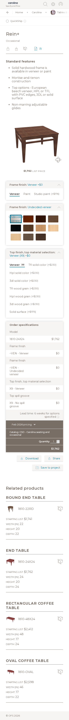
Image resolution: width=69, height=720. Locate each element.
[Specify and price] (13, 2)
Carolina (37, 12)
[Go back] (7, 12)
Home (19, 12)
